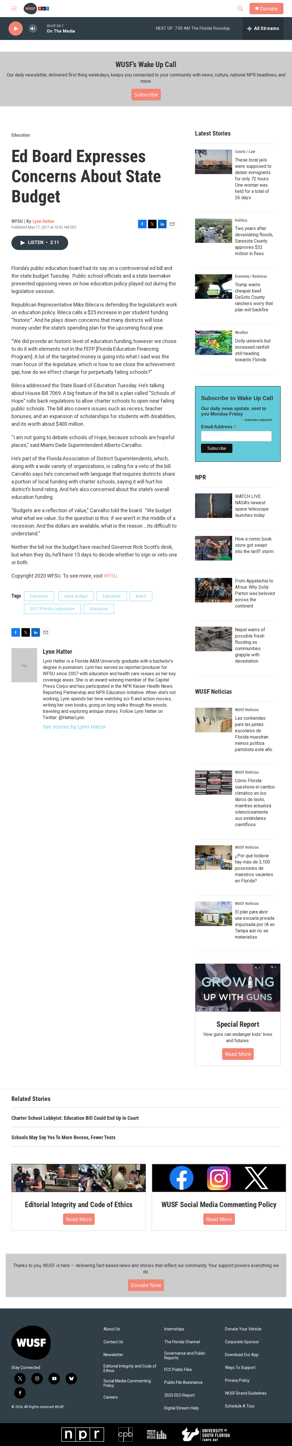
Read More (238, 1053)
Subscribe (146, 94)
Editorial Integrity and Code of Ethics (79, 1204)
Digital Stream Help (181, 1408)
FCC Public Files (178, 1370)
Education (20, 135)
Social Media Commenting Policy (127, 1383)
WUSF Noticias (247, 709)
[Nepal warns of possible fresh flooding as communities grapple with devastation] (213, 639)
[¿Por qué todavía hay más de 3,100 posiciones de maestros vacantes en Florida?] (213, 857)
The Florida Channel (182, 1342)
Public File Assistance (183, 1382)
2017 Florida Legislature (52, 608)
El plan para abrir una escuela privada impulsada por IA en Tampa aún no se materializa (255, 924)
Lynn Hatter (43, 221)
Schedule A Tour (240, 1406)
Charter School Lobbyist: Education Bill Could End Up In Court (75, 1118)
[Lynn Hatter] (24, 665)
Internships (174, 1329)
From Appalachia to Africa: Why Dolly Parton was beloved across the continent (255, 593)
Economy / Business (251, 276)
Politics (241, 220)
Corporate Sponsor (242, 1342)
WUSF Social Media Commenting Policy (219, 1204)
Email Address (218, 426)
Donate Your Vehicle (243, 1329)
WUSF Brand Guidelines (246, 1393)
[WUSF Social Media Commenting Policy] (219, 1178)
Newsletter (113, 1355)
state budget (76, 596)
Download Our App (242, 1355)
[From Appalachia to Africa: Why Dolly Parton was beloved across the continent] (213, 590)
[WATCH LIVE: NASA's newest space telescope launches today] (213, 505)
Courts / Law (245, 151)
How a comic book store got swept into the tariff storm (254, 545)
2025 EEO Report (179, 1395)
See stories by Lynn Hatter (74, 726)
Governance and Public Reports (184, 1355)
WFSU (110, 576)
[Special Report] (237, 988)
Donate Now (146, 1285)
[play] (15, 28)
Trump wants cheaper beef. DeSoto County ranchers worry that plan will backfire (254, 297)
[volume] (33, 28)
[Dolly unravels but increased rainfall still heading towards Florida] (213, 342)
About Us (112, 1329)
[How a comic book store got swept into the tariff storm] (213, 548)
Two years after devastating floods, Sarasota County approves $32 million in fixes (254, 241)
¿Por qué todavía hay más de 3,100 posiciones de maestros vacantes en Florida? (254, 868)
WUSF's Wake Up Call (145, 64)
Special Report (237, 1024)
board (141, 596)
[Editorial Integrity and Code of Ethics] (79, 1178)
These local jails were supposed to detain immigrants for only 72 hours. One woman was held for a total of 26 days (253, 178)
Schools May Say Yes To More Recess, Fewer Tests (63, 1137)
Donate (269, 9)
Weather (241, 332)
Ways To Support (240, 1368)
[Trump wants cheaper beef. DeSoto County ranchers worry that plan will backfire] (213, 286)
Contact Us (113, 1342)
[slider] (42, 28)
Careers (111, 1397)
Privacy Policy (237, 1380)
